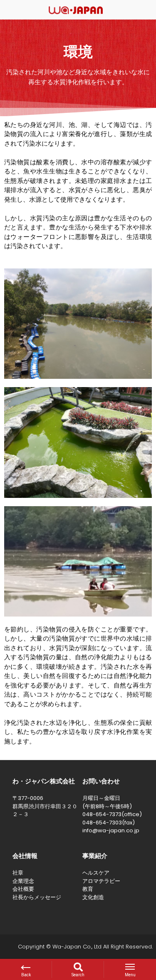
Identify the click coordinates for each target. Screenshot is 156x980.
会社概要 (23, 889)
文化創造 (93, 897)
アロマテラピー (101, 881)
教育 (87, 889)
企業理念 (23, 881)
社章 (17, 873)
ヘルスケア (95, 873)
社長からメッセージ (36, 897)
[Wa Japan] (76, 10)
